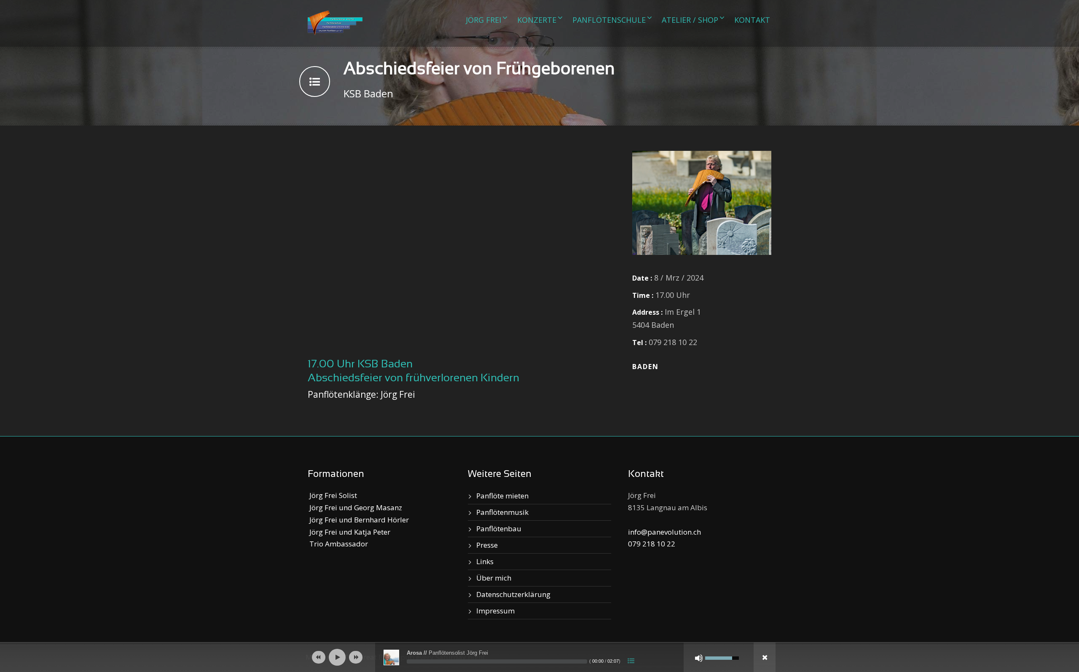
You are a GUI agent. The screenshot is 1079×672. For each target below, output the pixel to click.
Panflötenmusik (502, 512)
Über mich (493, 578)
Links (485, 561)
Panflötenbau (498, 528)
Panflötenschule (609, 20)
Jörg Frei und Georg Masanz (355, 507)
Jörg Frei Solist (332, 495)
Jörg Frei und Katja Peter (349, 532)
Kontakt (752, 20)
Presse (487, 545)
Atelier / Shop (690, 20)
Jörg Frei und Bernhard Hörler (358, 520)
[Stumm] (699, 658)
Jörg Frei (483, 20)
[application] (539, 657)
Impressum (495, 611)
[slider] (497, 661)
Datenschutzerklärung (513, 594)
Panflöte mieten (502, 496)
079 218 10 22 (651, 544)
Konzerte (536, 20)
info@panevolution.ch (664, 532)
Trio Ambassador (338, 544)
